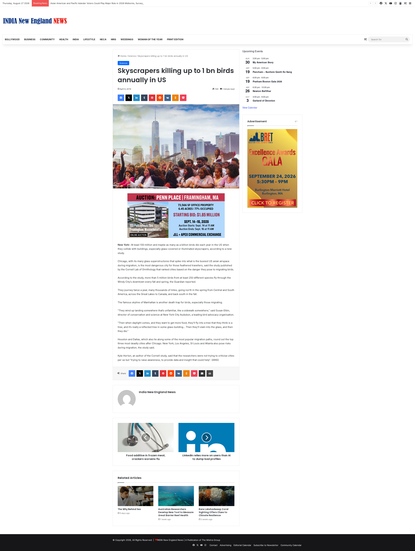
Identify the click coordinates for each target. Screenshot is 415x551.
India (76, 39)
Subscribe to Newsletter (266, 545)
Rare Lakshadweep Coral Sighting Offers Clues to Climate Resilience (213, 512)
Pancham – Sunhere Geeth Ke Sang (272, 71)
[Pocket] (183, 98)
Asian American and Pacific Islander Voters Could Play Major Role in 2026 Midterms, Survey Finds (99, 3)
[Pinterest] (152, 98)
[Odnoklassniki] (175, 98)
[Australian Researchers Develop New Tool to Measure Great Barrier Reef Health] (176, 496)
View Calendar (249, 107)
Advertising (225, 545)
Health (63, 39)
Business (29, 39)
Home (123, 56)
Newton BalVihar (262, 91)
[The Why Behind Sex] (135, 496)
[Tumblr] (144, 98)
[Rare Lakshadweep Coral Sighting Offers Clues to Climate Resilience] (216, 496)
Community (47, 39)
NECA (103, 39)
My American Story (263, 62)
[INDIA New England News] (34, 20)
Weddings (127, 39)
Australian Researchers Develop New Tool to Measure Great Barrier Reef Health (176, 512)
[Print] (210, 373)
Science (132, 56)
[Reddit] (160, 98)
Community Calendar (291, 545)
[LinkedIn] (136, 98)
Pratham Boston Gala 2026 (267, 81)
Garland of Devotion (264, 100)
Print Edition (175, 39)
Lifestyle (89, 39)
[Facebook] (121, 98)
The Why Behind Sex (129, 509)
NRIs (113, 39)
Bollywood (12, 39)
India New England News (157, 392)
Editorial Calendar (242, 545)
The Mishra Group (211, 540)
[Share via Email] (202, 373)
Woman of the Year (150, 39)
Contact (214, 545)
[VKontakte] (167, 98)
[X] (128, 98)
